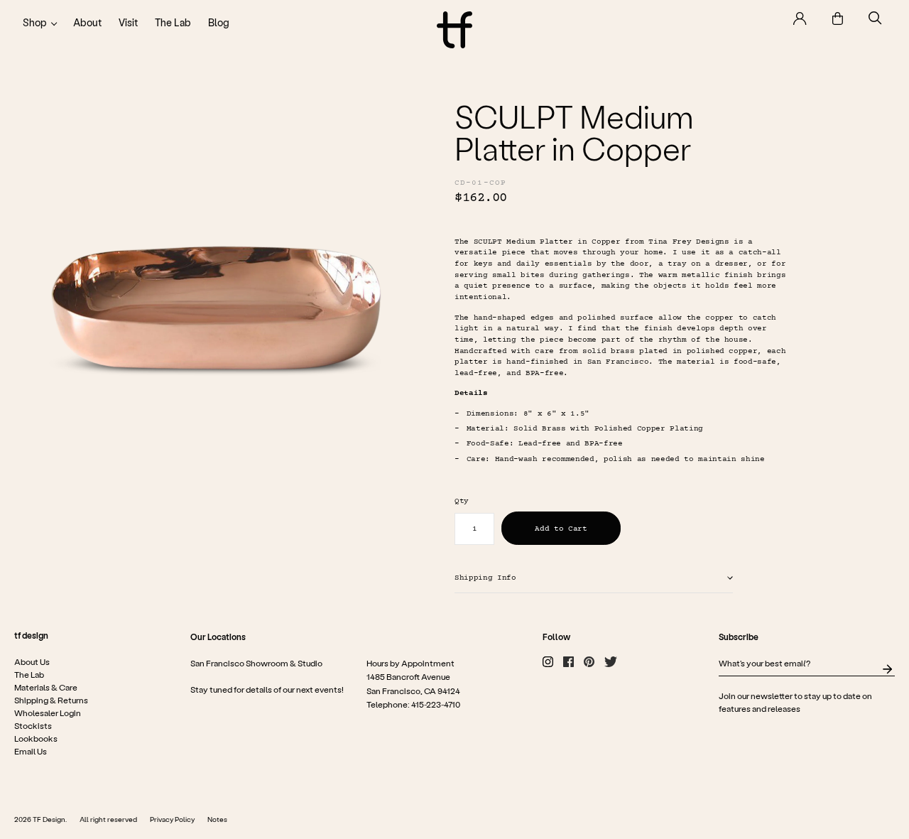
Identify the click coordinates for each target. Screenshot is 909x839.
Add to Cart (561, 529)
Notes (217, 820)
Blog (218, 22)
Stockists (33, 726)
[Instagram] (548, 662)
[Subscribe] (887, 670)
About (87, 22)
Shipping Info (485, 578)
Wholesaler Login (47, 713)
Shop (35, 22)
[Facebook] (568, 662)
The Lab (173, 22)
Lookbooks (36, 739)
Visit (128, 22)
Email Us (30, 752)
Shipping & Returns (51, 700)
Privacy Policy (172, 820)
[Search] (875, 18)
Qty (461, 501)
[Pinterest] (589, 662)
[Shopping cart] (837, 18)
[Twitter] (610, 662)
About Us (32, 662)
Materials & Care (45, 688)
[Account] (800, 18)
